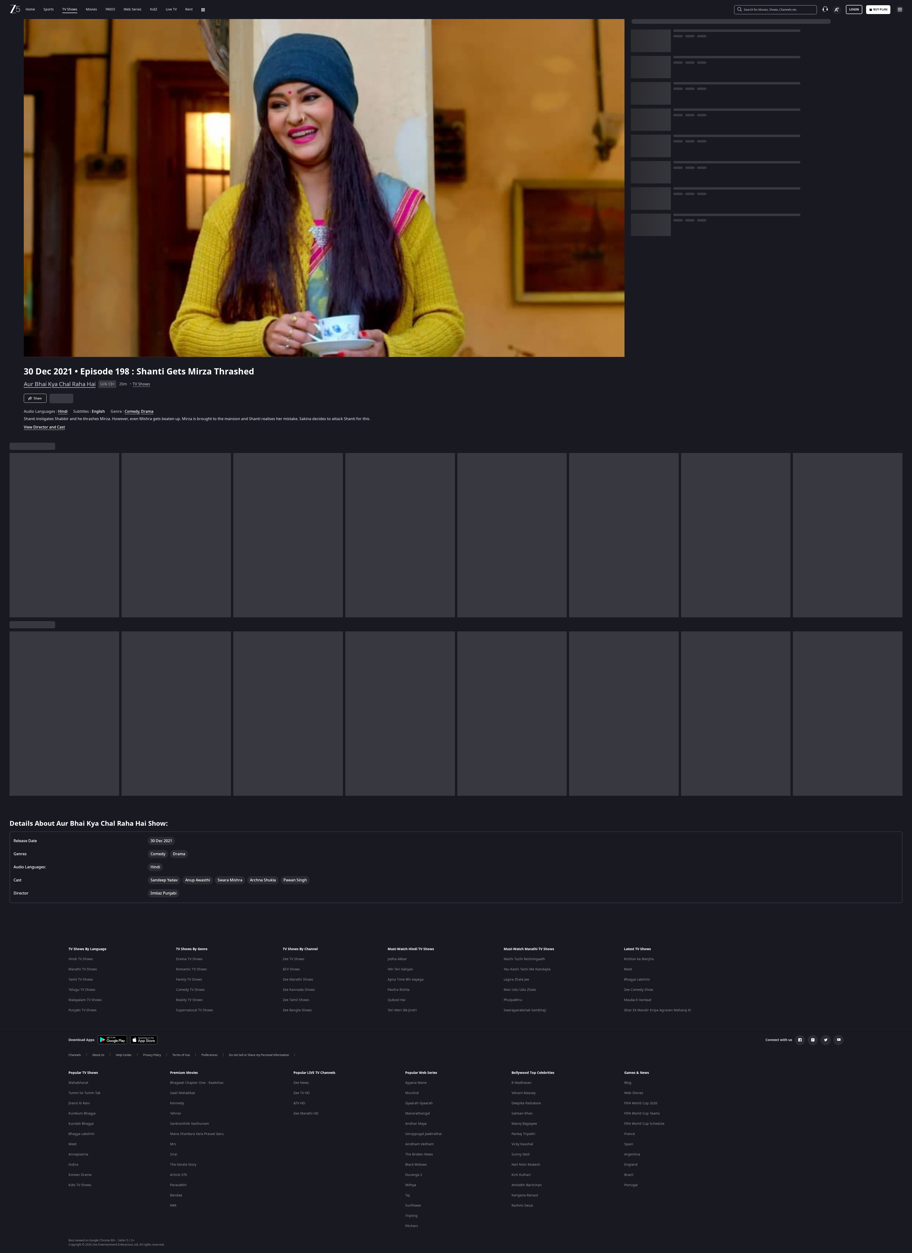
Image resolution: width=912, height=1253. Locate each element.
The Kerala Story (183, 1164)
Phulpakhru (513, 999)
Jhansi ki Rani (79, 1103)
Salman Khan (522, 1113)
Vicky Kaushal (522, 1144)
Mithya (410, 1185)
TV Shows (69, 9)
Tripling (411, 1215)
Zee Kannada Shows (299, 989)
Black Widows (416, 1164)
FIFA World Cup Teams (642, 1113)
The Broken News (419, 1154)
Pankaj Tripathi (523, 1133)
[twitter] (826, 1040)
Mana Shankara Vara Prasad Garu (197, 1133)
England (631, 1164)
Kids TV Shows (79, 1185)
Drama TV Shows (189, 959)
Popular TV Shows (83, 1073)
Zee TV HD (301, 1093)
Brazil (628, 1174)
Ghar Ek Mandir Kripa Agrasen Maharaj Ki (657, 1010)
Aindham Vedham (419, 1144)
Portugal (631, 1185)
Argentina (632, 1154)
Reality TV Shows (189, 999)
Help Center (124, 1055)
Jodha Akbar (397, 959)
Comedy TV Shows (190, 989)
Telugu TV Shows (81, 989)
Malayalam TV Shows (85, 999)
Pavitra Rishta (399, 989)
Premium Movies (184, 1073)
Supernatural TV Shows (194, 1010)
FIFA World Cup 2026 (640, 1103)
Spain (628, 1144)
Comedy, (132, 411)
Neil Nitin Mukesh (526, 1164)
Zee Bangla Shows (297, 1010)
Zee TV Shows (293, 959)
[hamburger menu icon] (900, 9)
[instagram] (813, 1040)
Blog (627, 1082)
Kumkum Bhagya (82, 1113)
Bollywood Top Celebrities (533, 1073)
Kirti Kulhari (521, 1174)
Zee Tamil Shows (296, 999)
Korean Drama (80, 1174)
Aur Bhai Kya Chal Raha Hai (60, 384)
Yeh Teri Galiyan (400, 969)
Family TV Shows (189, 979)
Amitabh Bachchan (527, 1185)
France (629, 1133)
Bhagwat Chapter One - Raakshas (197, 1082)
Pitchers (411, 1226)
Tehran (175, 1113)
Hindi (63, 411)
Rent (189, 9)
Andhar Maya (416, 1123)
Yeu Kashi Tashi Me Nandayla (527, 969)
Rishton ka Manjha (639, 959)
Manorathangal (417, 1113)
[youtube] (839, 1040)
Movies (91, 9)
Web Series (132, 9)
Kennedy (177, 1103)
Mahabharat (78, 1082)
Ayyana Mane (416, 1082)
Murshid (412, 1093)
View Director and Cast (44, 427)
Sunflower (413, 1205)
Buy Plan (880, 9)
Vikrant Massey (524, 1093)
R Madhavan (522, 1082)
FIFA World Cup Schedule (644, 1123)
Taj (407, 1195)
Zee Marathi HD (305, 1113)
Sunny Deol (521, 1154)
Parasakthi (178, 1185)
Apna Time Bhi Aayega (406, 979)
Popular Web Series (421, 1073)
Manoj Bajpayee (524, 1123)
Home (30, 9)
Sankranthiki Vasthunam (189, 1123)
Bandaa (176, 1195)
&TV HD (299, 1103)
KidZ (153, 9)
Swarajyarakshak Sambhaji (525, 1010)
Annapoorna (78, 1154)
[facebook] (800, 1040)
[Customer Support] (825, 9)
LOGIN (854, 9)
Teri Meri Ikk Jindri (402, 1010)
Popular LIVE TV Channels (314, 1073)
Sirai (173, 1154)
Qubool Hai (396, 999)
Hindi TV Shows (80, 959)
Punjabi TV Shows (82, 1010)
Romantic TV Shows (191, 969)
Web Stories (633, 1093)
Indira (73, 1164)
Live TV (171, 9)
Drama (147, 411)
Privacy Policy (152, 1055)
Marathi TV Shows (82, 969)
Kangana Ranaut (525, 1195)
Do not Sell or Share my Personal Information (259, 1055)
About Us (98, 1055)
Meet (628, 969)
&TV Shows (291, 969)
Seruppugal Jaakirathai (423, 1133)
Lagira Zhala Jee (516, 979)
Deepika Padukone (526, 1103)
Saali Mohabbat (182, 1093)
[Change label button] (837, 10)
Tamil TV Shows (80, 979)
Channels (74, 1055)
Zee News (301, 1082)
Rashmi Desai (522, 1205)
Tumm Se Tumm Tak (84, 1093)
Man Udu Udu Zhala (520, 989)
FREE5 (110, 9)
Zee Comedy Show (638, 989)
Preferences (209, 1055)
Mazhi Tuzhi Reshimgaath (524, 959)
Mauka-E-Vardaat (637, 999)
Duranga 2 (413, 1174)
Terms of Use (181, 1055)
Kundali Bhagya (81, 1123)
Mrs (173, 1144)
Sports (49, 9)
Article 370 (178, 1174)
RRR (173, 1205)
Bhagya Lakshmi (637, 979)
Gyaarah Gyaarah (419, 1103)
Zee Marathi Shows (298, 979)
